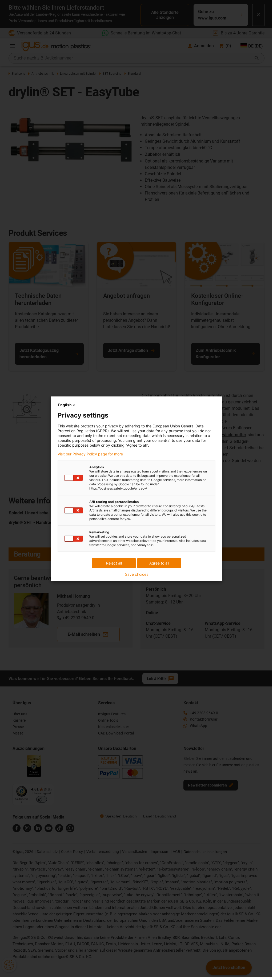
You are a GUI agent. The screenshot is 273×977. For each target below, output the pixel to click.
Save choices (136, 574)
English (65, 405)
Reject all (114, 563)
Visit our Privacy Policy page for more (90, 454)
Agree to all (159, 563)
